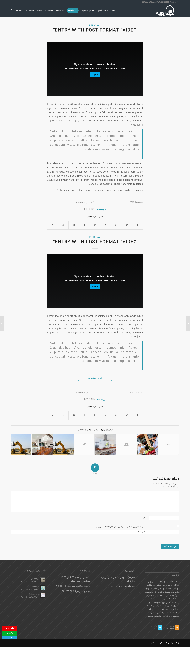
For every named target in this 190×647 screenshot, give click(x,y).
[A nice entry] (21, 444)
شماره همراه (140, 531)
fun (93, 209)
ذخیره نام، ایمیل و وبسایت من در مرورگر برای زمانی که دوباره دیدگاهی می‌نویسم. (120, 527)
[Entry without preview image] (84, 444)
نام (144, 518)
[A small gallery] (105, 444)
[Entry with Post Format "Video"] (126, 444)
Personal (95, 25)
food (87, 209)
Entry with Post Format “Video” (95, 30)
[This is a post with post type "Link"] (168, 444)
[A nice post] (42, 444)
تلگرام (10, 638)
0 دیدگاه (94, 202)
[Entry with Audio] (147, 444)
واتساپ (10, 633)
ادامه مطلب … (95, 378)
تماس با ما (10, 628)
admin (79, 202)
